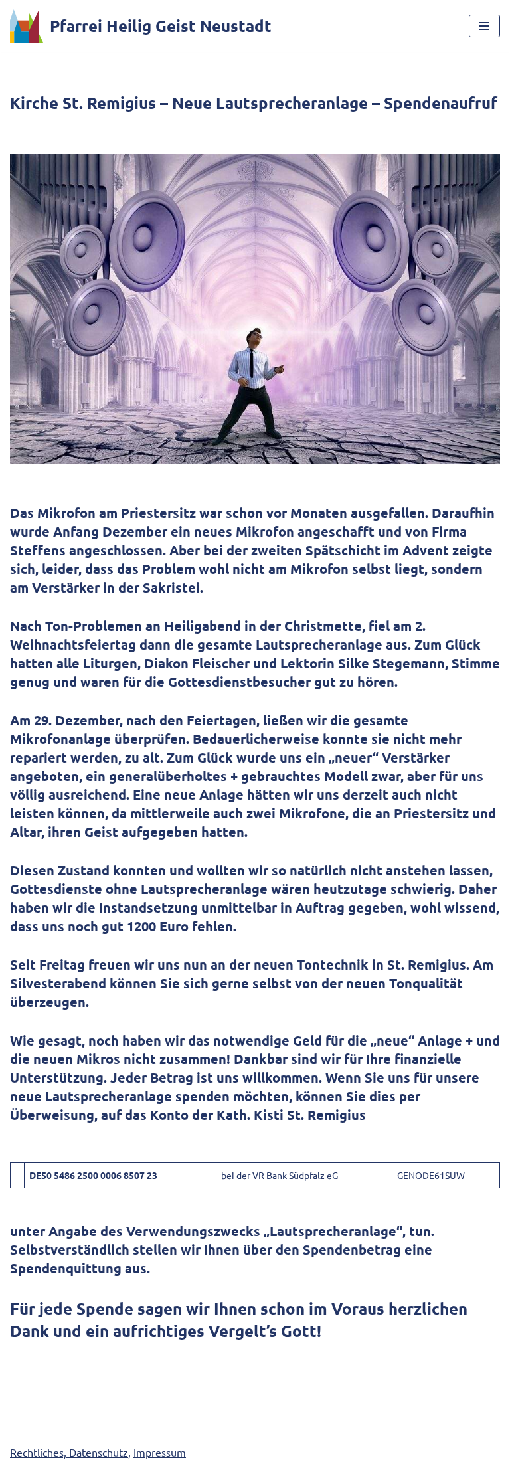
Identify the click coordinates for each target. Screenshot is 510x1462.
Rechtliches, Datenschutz (69, 1452)
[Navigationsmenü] (484, 26)
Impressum (159, 1452)
